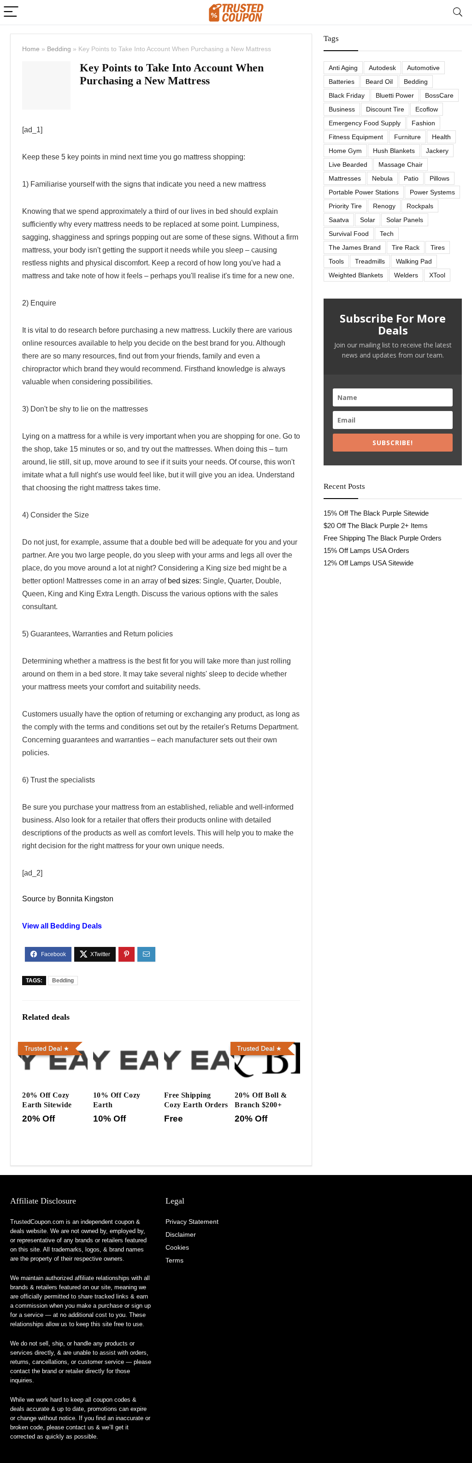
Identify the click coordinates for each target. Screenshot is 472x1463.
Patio (411, 178)
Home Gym (345, 150)
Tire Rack (405, 247)
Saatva (339, 219)
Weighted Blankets (356, 275)
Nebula (382, 178)
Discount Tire (385, 109)
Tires (438, 247)
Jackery (437, 150)
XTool (437, 275)
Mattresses (345, 178)
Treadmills (370, 261)
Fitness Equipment (356, 137)
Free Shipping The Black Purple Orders (383, 538)
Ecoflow (426, 109)
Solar (367, 219)
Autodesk (382, 67)
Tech (387, 233)
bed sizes (183, 581)
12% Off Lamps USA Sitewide (368, 563)
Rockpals (420, 206)
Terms (174, 1260)
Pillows (439, 178)
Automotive (423, 67)
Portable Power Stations (364, 192)
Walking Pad (414, 261)
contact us (80, 1427)
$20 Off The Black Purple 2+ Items (376, 525)
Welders (406, 275)
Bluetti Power (395, 95)
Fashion (423, 123)
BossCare (439, 95)
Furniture (407, 137)
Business (342, 109)
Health (441, 137)
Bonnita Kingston (85, 899)
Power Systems (432, 192)
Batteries (341, 81)
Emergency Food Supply (365, 123)
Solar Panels (404, 219)
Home (31, 49)
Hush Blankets (394, 150)
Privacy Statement (191, 1221)
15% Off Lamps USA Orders (366, 550)
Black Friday (347, 95)
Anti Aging (343, 67)
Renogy (384, 206)
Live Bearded (348, 164)
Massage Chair (400, 164)
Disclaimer (180, 1234)
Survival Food (349, 233)
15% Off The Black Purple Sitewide (376, 513)
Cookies (177, 1247)
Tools (336, 261)
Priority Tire (345, 206)
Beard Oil (379, 81)
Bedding (59, 49)
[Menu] (11, 12)
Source (34, 899)
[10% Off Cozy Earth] (125, 1044)
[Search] (458, 12)
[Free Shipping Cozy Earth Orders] (196, 1044)
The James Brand (355, 247)
